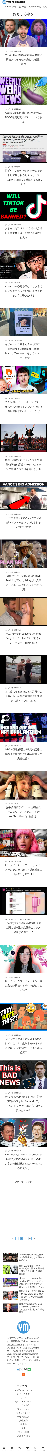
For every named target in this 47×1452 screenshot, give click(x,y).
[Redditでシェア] (25, 746)
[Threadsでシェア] (21, 746)
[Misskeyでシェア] (14, 746)
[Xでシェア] (4, 746)
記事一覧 (15, 1357)
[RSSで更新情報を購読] (23, 1374)
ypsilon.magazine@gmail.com (21, 1354)
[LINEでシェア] (32, 746)
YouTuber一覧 (28, 1357)
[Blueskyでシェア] (11, 746)
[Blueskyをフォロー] (25, 1369)
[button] (43, 746)
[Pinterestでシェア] (36, 746)
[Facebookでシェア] (18, 746)
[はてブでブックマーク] (28, 746)
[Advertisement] (23, 1207)
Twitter (24, 1341)
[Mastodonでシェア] (7, 746)
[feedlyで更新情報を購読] (29, 1369)
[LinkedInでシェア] (39, 746)
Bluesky (34, 1341)
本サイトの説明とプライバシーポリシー (23, 1360)
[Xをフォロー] (21, 1369)
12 (30, 1238)
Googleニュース (14, 1344)
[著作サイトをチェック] (18, 1369)
